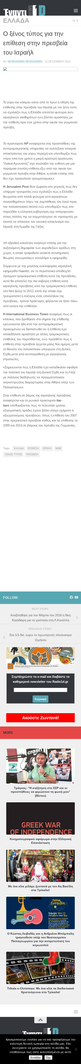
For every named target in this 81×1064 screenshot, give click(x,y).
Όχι (48, 1057)
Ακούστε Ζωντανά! (40, 717)
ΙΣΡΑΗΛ (47, 448)
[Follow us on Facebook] (71, 597)
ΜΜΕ (58, 448)
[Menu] (76, 10)
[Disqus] (40, 518)
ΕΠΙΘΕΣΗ (33, 448)
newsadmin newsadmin (25, 61)
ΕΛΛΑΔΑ (16, 20)
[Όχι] (76, 1049)
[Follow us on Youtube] (76, 597)
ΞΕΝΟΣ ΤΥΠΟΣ (13, 454)
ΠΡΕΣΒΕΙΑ (32, 454)
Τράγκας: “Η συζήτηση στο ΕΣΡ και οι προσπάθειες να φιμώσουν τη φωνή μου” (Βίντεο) (40, 791)
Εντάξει (36, 1057)
